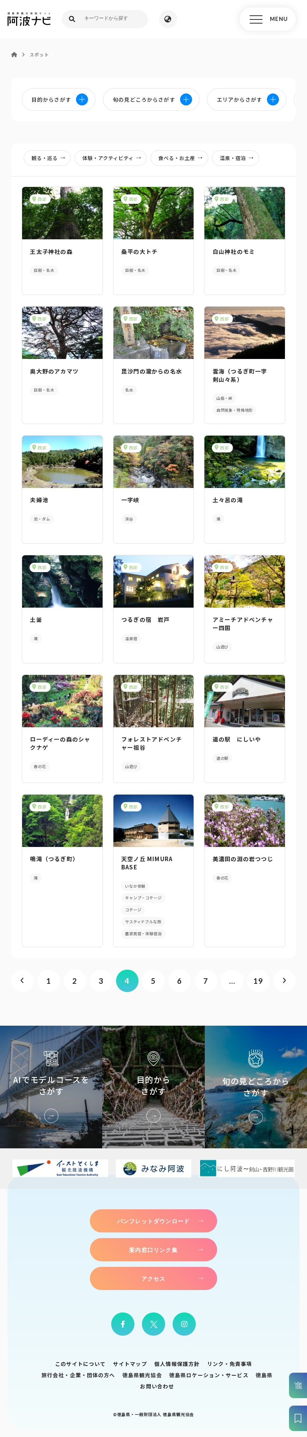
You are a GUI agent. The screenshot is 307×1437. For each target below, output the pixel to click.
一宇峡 (130, 500)
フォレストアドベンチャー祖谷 (151, 743)
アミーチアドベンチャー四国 (243, 623)
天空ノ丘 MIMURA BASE (147, 863)
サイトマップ (130, 1363)
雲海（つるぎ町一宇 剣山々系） (243, 375)
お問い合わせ (157, 1386)
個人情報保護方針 (177, 1363)
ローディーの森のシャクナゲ (60, 743)
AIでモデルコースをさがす (51, 1087)
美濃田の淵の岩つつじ (243, 859)
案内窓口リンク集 (153, 1249)
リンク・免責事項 (229, 1363)
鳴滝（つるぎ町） (54, 859)
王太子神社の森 (51, 251)
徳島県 (264, 1375)
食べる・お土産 (176, 158)
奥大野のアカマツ (54, 371)
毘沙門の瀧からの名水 (151, 371)
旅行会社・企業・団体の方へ (78, 1375)
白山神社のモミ (234, 251)
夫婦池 (39, 500)
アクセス (154, 1278)
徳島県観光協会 (142, 1375)
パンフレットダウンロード (153, 1221)
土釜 (36, 619)
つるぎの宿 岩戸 (145, 619)
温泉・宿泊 (233, 158)
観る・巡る (44, 158)
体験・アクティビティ (108, 158)
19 (258, 980)
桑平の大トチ (139, 251)
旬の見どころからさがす (256, 1087)
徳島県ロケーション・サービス (209, 1375)
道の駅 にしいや (237, 739)
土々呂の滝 (228, 500)
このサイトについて (80, 1363)
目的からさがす (153, 1087)
